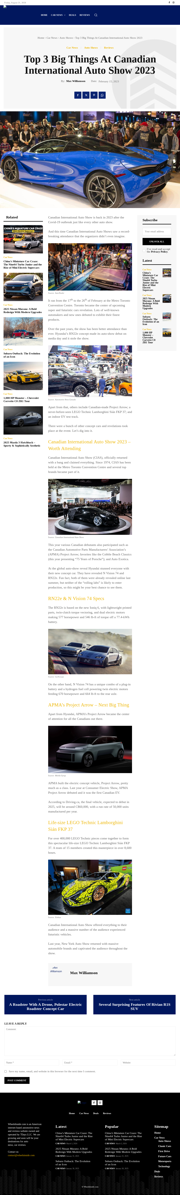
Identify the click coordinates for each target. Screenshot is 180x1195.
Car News (52, 37)
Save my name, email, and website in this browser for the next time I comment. (52, 1071)
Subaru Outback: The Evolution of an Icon (151, 321)
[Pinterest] (94, 95)
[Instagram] (173, 3)
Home (41, 37)
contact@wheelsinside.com (21, 1155)
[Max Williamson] (59, 974)
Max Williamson (75, 81)
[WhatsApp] (102, 95)
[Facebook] (169, 3)
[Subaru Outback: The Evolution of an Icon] (23, 331)
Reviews (109, 47)
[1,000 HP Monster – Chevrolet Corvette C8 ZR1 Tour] (23, 376)
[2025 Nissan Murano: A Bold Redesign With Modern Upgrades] (23, 287)
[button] (95, 15)
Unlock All (156, 241)
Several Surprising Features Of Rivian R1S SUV (134, 1006)
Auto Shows (66, 37)
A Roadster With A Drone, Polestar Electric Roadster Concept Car (45, 1006)
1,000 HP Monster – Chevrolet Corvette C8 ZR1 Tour (149, 337)
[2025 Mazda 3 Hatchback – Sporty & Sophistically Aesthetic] (23, 420)
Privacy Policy (159, 251)
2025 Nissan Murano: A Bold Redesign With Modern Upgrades (151, 303)
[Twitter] (85, 95)
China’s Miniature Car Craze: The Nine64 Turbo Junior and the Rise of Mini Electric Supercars (23, 264)
